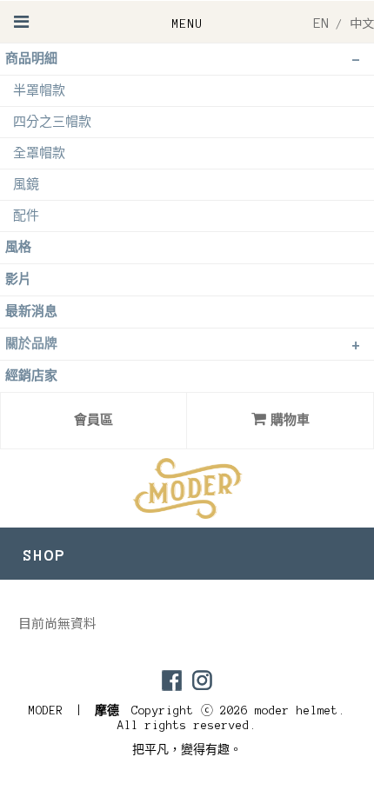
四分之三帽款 (52, 122)
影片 (18, 279)
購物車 (290, 420)
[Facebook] (172, 680)
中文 (362, 24)
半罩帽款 (39, 90)
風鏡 (26, 184)
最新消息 (31, 311)
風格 (18, 247)
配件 (26, 215)
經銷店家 (31, 375)
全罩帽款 (39, 153)
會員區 (93, 420)
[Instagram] (202, 680)
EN (321, 23)
